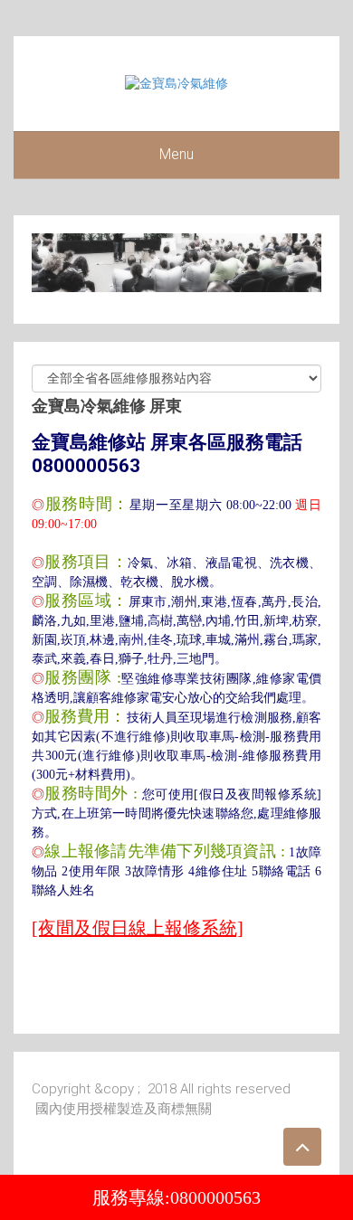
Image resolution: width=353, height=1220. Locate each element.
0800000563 (215, 1197)
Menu (176, 154)
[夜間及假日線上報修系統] (137, 928)
